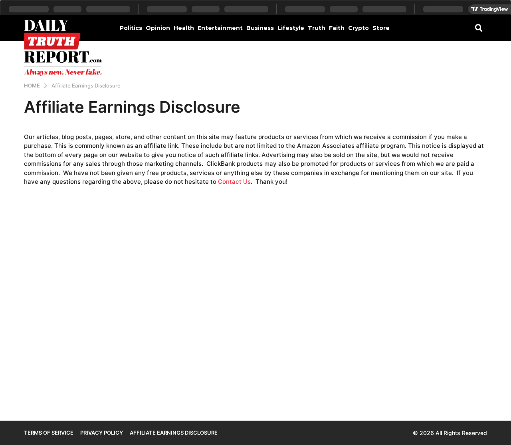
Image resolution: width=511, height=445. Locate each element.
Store (381, 28)
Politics (131, 28)
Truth (316, 28)
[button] (479, 28)
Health (184, 28)
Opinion (158, 28)
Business (260, 28)
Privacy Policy (101, 432)
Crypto (358, 28)
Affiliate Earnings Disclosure (174, 432)
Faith (337, 28)
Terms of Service (48, 432)
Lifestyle (290, 28)
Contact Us (234, 181)
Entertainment (220, 28)
